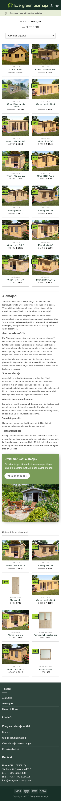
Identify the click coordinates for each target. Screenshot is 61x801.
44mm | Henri (15, 70)
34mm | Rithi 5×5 (45, 141)
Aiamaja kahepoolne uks (45, 635)
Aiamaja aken (45, 669)
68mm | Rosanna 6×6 (45, 70)
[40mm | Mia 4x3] (45, 196)
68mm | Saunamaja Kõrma (16, 105)
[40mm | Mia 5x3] (45, 230)
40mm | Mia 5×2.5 (15, 245)
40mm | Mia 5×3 (45, 245)
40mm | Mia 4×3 (45, 211)
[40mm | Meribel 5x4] (15, 126)
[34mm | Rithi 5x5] (45, 126)
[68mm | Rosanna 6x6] (45, 54)
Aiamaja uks (15, 600)
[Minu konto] (51, 5)
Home (23, 21)
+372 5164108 (22, 776)
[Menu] (4, 5)
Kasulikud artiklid (11, 749)
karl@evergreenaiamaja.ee (16, 780)
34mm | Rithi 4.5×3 (45, 176)
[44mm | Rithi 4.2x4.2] (45, 265)
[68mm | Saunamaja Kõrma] (15, 89)
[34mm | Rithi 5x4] (15, 196)
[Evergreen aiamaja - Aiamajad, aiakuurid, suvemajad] (28, 5)
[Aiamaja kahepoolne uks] (45, 620)
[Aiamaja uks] (15, 585)
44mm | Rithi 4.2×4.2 (45, 280)
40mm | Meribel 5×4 (15, 141)
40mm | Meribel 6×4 (45, 104)
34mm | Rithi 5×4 (16, 211)
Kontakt (6, 732)
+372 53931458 (17, 773)
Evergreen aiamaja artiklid (16, 726)
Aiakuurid (7, 698)
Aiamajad (7, 703)
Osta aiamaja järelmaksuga (16, 743)
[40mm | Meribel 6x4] (45, 89)
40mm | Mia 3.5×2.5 (15, 176)
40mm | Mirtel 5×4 (15, 280)
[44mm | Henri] (15, 54)
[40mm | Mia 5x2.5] (15, 230)
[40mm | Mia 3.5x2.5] (15, 161)
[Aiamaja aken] (45, 654)
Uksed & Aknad (10, 709)
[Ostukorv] (57, 5)
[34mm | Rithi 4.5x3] (45, 161)
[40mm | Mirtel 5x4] (15, 265)
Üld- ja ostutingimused (14, 738)
